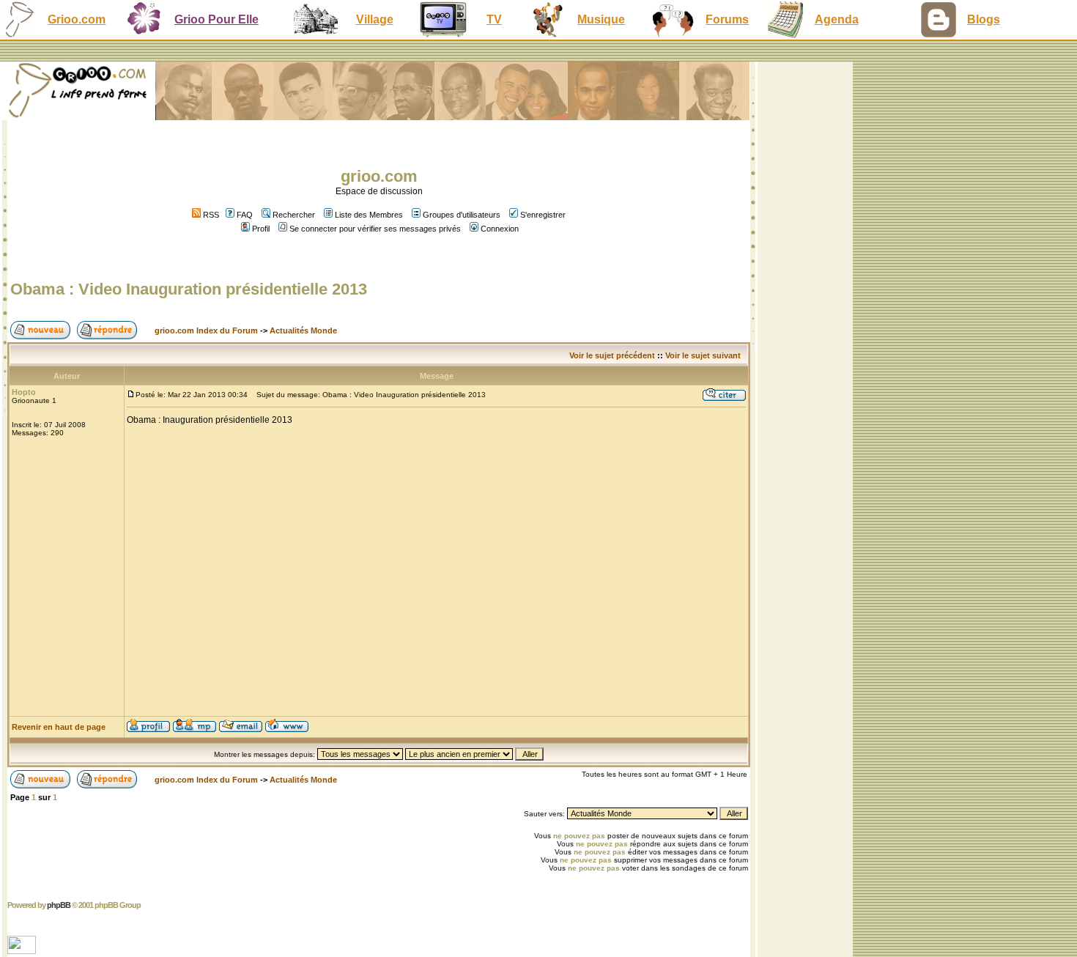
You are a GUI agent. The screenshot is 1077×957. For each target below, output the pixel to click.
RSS (210, 214)
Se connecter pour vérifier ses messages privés (375, 228)
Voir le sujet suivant (703, 355)
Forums (727, 19)
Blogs (983, 19)
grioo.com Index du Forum (206, 330)
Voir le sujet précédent (612, 355)
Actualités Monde (303, 330)
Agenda (837, 19)
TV (494, 19)
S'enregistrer (543, 214)
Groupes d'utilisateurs (461, 214)
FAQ (245, 214)
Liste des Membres (369, 214)
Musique (601, 19)
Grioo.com (77, 19)
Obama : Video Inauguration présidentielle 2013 (188, 289)
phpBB (58, 905)
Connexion (500, 228)
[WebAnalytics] (23, 950)
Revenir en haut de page (59, 727)
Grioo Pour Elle (216, 19)
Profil (261, 228)
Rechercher (294, 214)
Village (374, 19)
